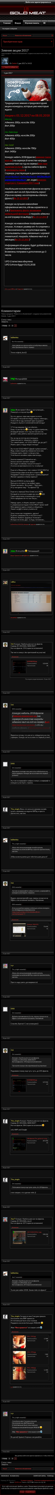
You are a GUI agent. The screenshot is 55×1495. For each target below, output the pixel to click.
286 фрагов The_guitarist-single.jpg (38, 1138)
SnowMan (14, 617)
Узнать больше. (30, 1492)
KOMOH (20, 524)
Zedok (45, 53)
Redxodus (5, 1476)
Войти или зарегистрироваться (38, 2)
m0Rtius (13, 289)
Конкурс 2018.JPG (32, 924)
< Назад (4, 325)
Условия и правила (27, 1480)
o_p (9, 289)
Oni (6, 289)
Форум (18, 23)
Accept (22, 1492)
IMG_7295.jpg (31, 1352)
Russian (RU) (14, 1476)
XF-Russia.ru (11, 1480)
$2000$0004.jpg (32, 1080)
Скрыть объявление (52, 41)
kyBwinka (14, 383)
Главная (7, 23)
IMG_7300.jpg (31, 1368)
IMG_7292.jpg (31, 1336)
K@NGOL (26, 555)
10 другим (20, 289)
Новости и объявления (19, 53)
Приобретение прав (12, 41)
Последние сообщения (9, 28)
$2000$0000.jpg (32, 661)
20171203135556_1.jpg (34, 1232)
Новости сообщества (11, 67)
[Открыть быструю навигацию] (52, 35)
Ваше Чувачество (16, 555)
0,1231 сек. (18, 1482)
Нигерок (26, 524)
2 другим (33, 524)
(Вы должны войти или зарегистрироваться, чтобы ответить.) (34, 1455)
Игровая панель (32, 23)
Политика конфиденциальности (44, 1480)
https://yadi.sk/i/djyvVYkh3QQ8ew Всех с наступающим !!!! (26, 913)
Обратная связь (39, 1476)
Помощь (50, 1476)
